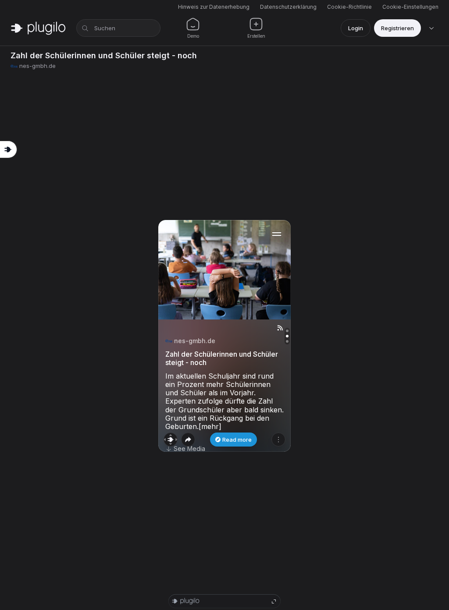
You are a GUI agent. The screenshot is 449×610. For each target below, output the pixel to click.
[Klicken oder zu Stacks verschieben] (171, 440)
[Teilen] (188, 440)
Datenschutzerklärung (288, 7)
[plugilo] (38, 28)
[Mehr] (278, 440)
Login (355, 28)
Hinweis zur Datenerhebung (213, 7)
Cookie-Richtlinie (349, 7)
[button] (224, 336)
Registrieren (397, 28)
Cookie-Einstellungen (410, 7)
